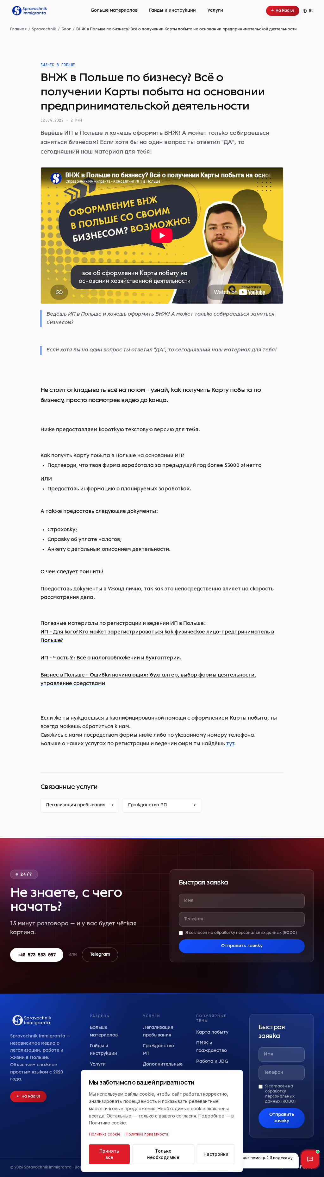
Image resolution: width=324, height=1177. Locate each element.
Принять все (109, 1154)
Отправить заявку (242, 946)
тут (230, 743)
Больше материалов (114, 10)
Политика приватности (147, 1134)
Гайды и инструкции (172, 10)
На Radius (282, 11)
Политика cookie (105, 1134)
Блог (66, 29)
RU (311, 10)
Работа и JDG (212, 1061)
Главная (18, 29)
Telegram (100, 954)
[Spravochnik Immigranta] (29, 10)
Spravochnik (44, 29)
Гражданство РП (162, 805)
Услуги (215, 10)
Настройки (215, 1154)
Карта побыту (212, 1032)
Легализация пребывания (80, 805)
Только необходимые (163, 1154)
